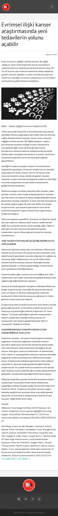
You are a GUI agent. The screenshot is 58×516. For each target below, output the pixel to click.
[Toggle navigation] (52, 6)
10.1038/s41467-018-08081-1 (15, 458)
